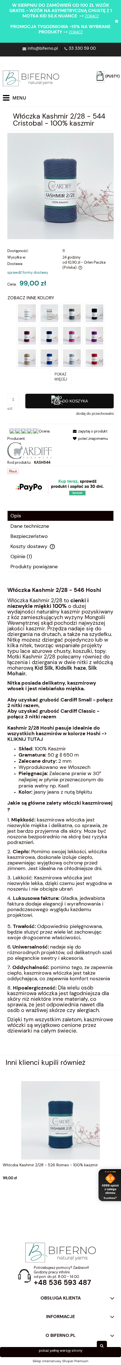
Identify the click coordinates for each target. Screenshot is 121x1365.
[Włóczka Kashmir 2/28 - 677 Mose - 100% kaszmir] (72, 357)
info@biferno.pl (43, 48)
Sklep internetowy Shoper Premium (60, 1361)
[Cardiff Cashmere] (29, 450)
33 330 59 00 (82, 48)
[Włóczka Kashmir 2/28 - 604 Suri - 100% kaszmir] (94, 335)
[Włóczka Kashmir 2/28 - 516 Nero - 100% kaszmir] (94, 312)
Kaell (63, 785)
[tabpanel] (60, 819)
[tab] (60, 516)
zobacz (92, 16)
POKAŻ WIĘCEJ (60, 377)
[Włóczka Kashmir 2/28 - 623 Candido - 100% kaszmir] (27, 312)
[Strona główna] (31, 78)
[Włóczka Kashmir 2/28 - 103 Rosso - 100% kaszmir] (94, 357)
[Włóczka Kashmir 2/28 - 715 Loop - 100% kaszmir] (27, 357)
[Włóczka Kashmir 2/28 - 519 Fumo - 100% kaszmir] (72, 312)
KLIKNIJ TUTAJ (25, 739)
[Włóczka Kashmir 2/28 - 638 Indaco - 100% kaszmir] (49, 335)
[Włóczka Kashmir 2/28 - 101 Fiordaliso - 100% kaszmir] (49, 357)
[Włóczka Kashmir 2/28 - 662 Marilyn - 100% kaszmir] (72, 335)
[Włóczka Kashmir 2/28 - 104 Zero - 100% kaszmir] (49, 312)
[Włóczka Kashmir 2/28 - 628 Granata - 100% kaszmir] (27, 335)
